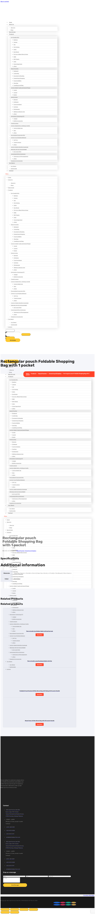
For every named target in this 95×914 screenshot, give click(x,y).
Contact (11, 170)
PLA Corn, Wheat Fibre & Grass (21, 54)
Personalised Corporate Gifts (18, 135)
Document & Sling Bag (19, 76)
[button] (31, 174)
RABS (15, 57)
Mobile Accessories (18, 121)
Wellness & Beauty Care (19, 111)
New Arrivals (12, 32)
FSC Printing (16, 47)
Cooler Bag (16, 73)
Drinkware (16, 102)
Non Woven (16, 52)
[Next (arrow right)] (14, 912)
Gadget (15, 118)
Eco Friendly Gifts (15, 37)
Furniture (16, 107)
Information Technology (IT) (17, 116)
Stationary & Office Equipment (21, 156)
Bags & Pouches (14, 68)
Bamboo (16, 40)
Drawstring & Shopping (19, 78)
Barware (16, 99)
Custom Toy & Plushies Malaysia (18, 137)
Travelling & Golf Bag (18, 85)
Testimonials (14, 168)
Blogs (12, 30)
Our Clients (12, 163)
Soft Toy (16, 140)
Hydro (15, 49)
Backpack (16, 71)
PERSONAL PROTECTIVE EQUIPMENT (19, 149)
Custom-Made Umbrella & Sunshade (19, 147)
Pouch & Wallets (17, 80)
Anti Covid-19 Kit (17, 151)
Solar (15, 61)
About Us (11, 24)
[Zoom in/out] (33, 909)
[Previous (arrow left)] (5, 912)
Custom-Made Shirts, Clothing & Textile (20, 125)
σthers (15, 66)
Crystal (15, 92)
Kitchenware (17, 109)
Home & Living (14, 97)
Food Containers (18, 104)
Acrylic (15, 90)
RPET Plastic (16, 59)
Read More (39, 634)
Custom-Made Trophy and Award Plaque (20, 88)
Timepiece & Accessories (17, 161)
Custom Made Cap (18, 128)
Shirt (15, 130)
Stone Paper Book (18, 64)
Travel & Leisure (14, 123)
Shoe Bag (16, 83)
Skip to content (5, 1)
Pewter (15, 95)
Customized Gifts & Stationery (18, 154)
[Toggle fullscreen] (24, 909)
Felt (14, 44)
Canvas (15, 42)
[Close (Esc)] (5, 909)
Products (11, 34)
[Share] (14, 909)
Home (10, 22)
